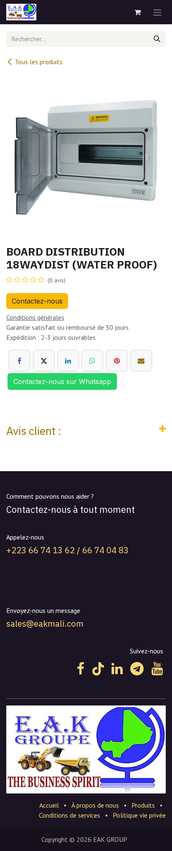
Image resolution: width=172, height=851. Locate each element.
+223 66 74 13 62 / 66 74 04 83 (67, 550)
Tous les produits (39, 62)
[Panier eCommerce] (137, 12)
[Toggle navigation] (157, 12)
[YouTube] (157, 668)
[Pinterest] (117, 361)
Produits (143, 805)
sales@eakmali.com (44, 623)
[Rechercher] (157, 39)
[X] (44, 361)
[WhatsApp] (92, 361)
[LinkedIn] (68, 361)
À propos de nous (95, 805)
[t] (137, 668)
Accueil (49, 805)
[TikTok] (98, 668)
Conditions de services (69, 815)
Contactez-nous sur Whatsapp (62, 381)
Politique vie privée (139, 815)
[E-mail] (141, 361)
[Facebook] (19, 361)
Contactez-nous (37, 301)
